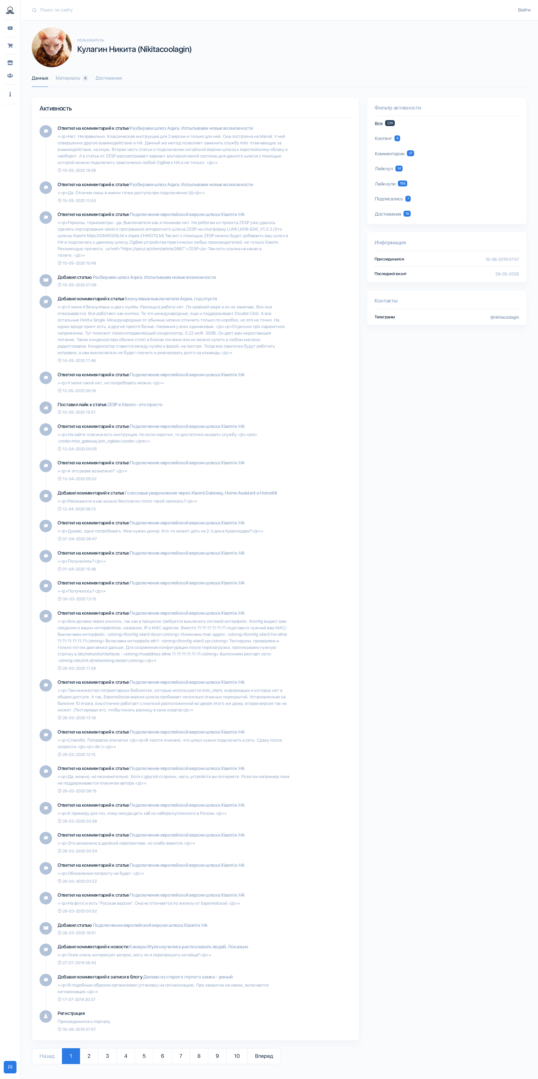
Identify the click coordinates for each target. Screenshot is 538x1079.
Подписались (392, 199)
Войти (524, 10)
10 (237, 1056)
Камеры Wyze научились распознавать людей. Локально (188, 947)
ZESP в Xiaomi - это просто (134, 404)
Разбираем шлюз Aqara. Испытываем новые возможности (191, 128)
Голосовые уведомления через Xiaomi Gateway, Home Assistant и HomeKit (201, 493)
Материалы (71, 78)
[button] (10, 94)
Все (384, 123)
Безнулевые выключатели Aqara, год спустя (171, 299)
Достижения (109, 78)
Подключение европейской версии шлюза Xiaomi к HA (187, 214)
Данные (40, 78)
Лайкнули (390, 184)
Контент (387, 138)
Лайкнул (388, 168)
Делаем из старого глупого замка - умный (188, 977)
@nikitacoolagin (504, 317)
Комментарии (394, 154)
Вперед (264, 1056)
